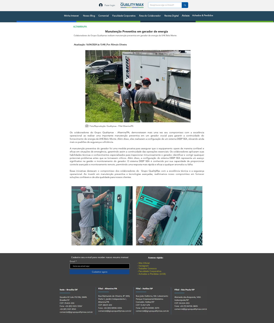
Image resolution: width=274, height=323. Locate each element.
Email (72, 261)
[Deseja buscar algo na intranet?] (185, 5)
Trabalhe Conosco (147, 268)
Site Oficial (144, 263)
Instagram (144, 266)
